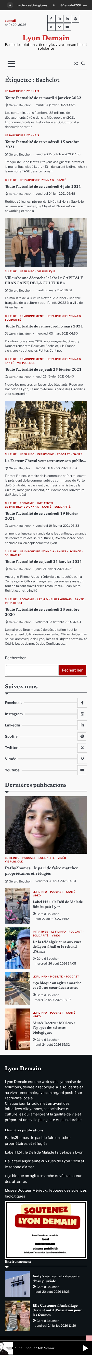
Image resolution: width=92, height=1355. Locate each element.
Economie (27, 503)
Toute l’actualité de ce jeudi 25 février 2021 (43, 370)
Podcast (63, 454)
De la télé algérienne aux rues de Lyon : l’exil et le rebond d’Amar (57, 947)
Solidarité (13, 319)
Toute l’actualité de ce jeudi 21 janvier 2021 (43, 562)
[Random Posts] (75, 63)
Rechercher (15, 658)
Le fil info (27, 271)
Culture (11, 180)
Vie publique (46, 271)
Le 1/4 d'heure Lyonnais (22, 91)
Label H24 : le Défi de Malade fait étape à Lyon (44, 1152)
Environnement (32, 316)
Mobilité (56, 976)
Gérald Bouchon (20, 105)
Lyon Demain (46, 38)
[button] (85, 1348)
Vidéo (62, 858)
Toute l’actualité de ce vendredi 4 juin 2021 (43, 187)
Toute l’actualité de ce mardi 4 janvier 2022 (43, 98)
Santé (61, 180)
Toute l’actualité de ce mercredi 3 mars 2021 (44, 326)
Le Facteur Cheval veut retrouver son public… (45, 461)
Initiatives (45, 503)
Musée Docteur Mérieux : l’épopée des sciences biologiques (54, 1028)
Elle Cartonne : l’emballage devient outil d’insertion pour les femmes (57, 1310)
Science (75, 551)
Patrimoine (45, 454)
